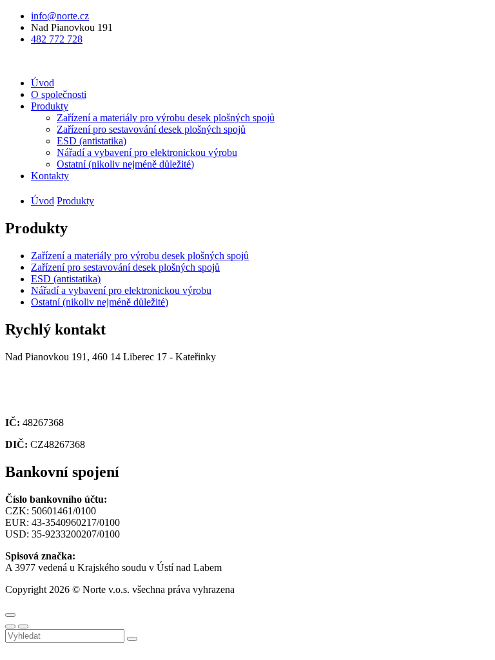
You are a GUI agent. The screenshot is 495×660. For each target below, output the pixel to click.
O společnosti (58, 94)
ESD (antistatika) (91, 140)
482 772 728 (56, 39)
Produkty (49, 106)
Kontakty (50, 175)
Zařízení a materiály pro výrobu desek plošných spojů (166, 117)
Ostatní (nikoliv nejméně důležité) (125, 164)
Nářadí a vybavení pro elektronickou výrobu (147, 152)
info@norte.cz (60, 15)
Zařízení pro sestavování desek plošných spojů (151, 129)
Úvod (42, 82)
